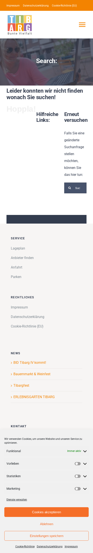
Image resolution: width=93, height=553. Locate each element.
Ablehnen (46, 524)
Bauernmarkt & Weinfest (31, 374)
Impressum (71, 546)
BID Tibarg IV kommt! (29, 363)
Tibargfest (21, 385)
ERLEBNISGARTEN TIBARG (34, 397)
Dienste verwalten (16, 499)
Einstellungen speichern (46, 536)
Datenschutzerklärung (50, 546)
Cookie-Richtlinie (25, 546)
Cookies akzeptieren (46, 512)
